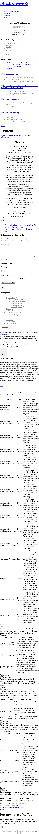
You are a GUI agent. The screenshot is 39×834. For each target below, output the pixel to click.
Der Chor (8, 47)
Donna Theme (25, 333)
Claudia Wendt (8, 136)
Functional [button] (3, 625)
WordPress (4, 335)
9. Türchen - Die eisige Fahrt (15, 70)
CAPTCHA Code (24, 279)
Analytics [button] (3, 687)
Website (4, 267)
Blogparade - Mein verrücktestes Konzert (19, 64)
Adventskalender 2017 (17, 299)
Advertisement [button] (5, 721)
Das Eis (8, 48)
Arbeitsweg (9, 50)
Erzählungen (9, 309)
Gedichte (8, 311)
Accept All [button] (14, 347)
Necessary (5, 387)
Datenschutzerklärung (11, 11)
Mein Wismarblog (12, 113)
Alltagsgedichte (15, 303)
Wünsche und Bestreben (13, 43)
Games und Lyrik (12, 74)
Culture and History (13, 99)
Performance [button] (4, 675)
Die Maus (9, 45)
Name (4, 260)
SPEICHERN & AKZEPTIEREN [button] (9, 805)
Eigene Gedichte (10, 298)
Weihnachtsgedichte (16, 307)
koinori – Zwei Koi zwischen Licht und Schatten (19, 78)
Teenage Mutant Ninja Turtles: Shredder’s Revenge (21, 81)
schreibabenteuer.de (14, 3)
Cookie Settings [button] (5, 347)
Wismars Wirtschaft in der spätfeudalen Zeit (19, 121)
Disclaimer (7, 13)
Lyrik (3, 126)
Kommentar (6, 244)
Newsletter (7, 17)
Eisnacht (9, 68)
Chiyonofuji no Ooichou (13, 79)
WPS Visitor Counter (22, 34)
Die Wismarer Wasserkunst (14, 119)
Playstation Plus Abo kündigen (15, 95)
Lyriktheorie (18, 316)
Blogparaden (10, 296)
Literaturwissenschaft (12, 312)
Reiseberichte (10, 322)
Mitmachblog (10, 320)
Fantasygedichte (15, 305)
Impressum (7, 15)
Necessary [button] (3, 385)
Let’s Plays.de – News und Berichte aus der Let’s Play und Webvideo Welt (19, 87)
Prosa (12, 318)
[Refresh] (4, 276)
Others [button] (2, 788)
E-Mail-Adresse (7, 263)
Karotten (8, 108)
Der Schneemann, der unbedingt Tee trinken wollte (22, 63)
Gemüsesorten (10, 106)
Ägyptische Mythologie (17, 301)
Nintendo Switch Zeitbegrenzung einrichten (18, 91)
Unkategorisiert (10, 323)
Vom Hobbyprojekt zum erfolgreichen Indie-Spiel (20, 93)
